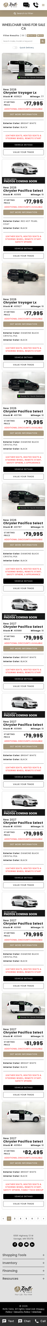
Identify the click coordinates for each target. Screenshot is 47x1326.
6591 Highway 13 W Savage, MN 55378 (23, 1237)
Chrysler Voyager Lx (20, 93)
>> (43, 1218)
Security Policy (22, 1311)
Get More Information (23, 114)
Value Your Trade (23, 152)
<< (3, 1218)
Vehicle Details (24, 144)
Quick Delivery (27, 47)
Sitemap (36, 1311)
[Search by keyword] (42, 41)
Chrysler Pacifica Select (23, 191)
